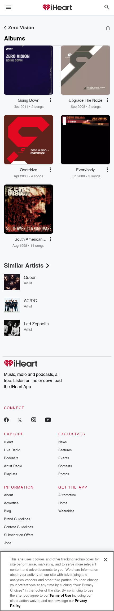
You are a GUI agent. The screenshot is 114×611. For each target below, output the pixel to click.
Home (62, 502)
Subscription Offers (18, 534)
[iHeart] (57, 7)
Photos (63, 473)
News (62, 441)
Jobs (7, 542)
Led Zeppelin (36, 324)
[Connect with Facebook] (6, 419)
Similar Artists (23, 265)
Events (63, 457)
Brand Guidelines (17, 518)
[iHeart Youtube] (48, 419)
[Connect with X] (19, 419)
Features (65, 449)
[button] (50, 100)
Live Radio (12, 449)
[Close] (105, 559)
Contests (65, 465)
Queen (30, 277)
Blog (7, 510)
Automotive (67, 494)
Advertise (11, 502)
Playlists (10, 473)
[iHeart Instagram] (33, 419)
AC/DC (30, 300)
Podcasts (11, 457)
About (8, 494)
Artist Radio (13, 465)
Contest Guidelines (18, 526)
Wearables (66, 510)
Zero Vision (21, 27)
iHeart (8, 441)
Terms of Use (60, 595)
